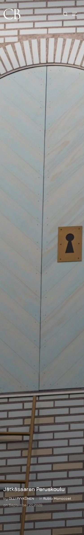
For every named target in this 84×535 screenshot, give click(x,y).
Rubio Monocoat (57, 498)
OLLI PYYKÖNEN (21, 498)
